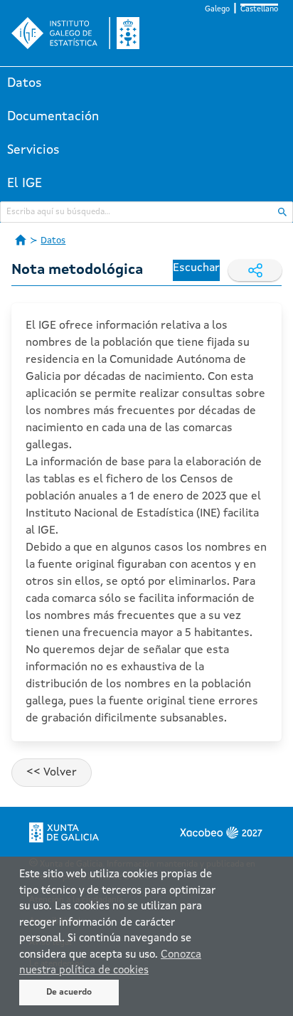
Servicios (33, 150)
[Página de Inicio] (20, 239)
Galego (217, 10)
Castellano (259, 10)
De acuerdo (69, 992)
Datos (24, 83)
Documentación (53, 116)
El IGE (24, 183)
